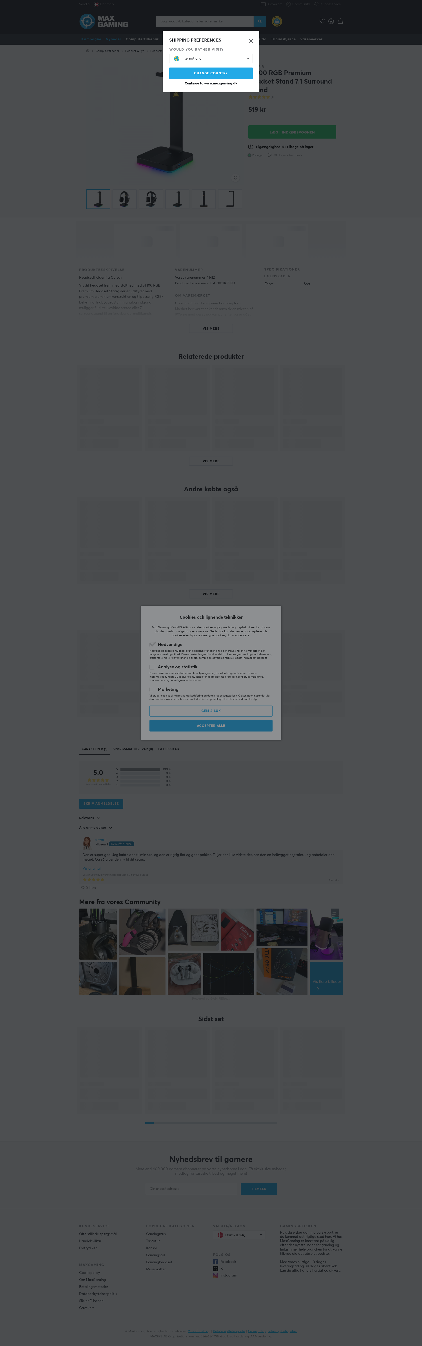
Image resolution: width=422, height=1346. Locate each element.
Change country (211, 73)
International (192, 58)
